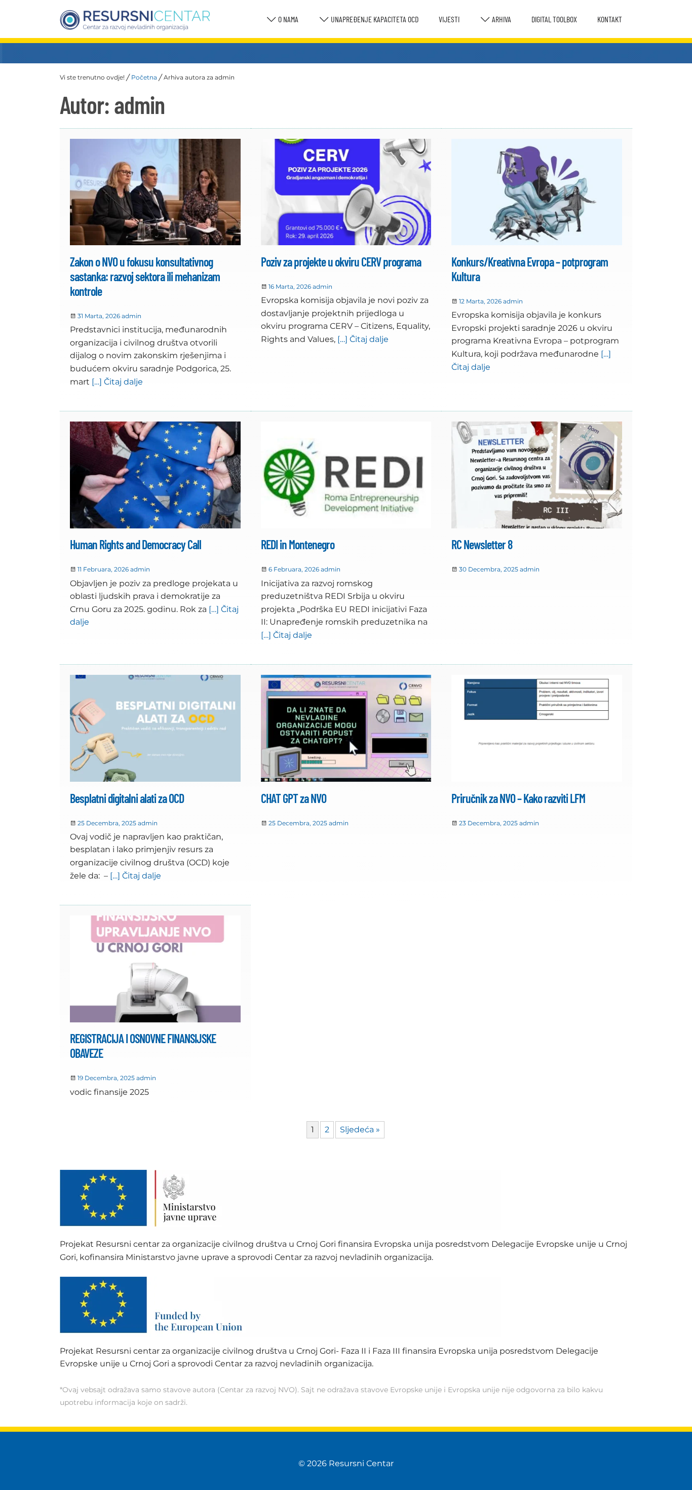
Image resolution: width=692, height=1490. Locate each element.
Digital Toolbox (554, 19)
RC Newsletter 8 (481, 544)
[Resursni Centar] (135, 20)
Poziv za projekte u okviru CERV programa (341, 261)
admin (131, 316)
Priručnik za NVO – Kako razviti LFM (518, 798)
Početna (144, 77)
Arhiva (500, 19)
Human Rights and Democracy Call (135, 544)
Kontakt (609, 19)
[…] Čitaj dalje (116, 382)
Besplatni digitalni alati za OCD (127, 798)
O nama (287, 19)
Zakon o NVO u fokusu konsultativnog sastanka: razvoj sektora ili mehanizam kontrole (145, 276)
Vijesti (449, 19)
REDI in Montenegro (297, 544)
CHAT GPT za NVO (293, 798)
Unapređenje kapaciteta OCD (373, 19)
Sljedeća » (360, 1129)
